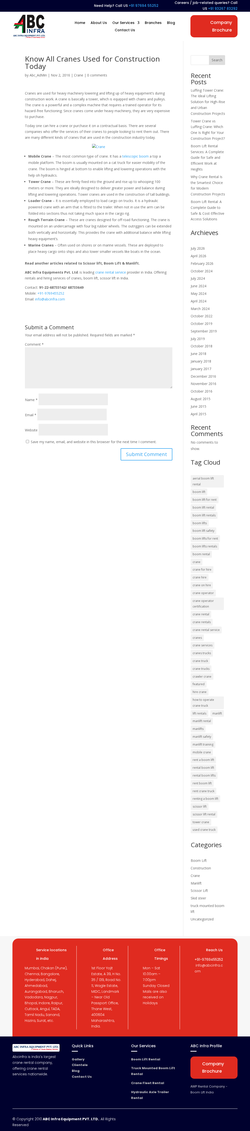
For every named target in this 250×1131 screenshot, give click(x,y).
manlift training (203, 744)
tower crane (201, 822)
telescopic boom (135, 156)
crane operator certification (203, 604)
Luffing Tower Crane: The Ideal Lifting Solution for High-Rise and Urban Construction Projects (208, 102)
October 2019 (201, 323)
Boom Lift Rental (145, 1059)
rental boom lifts (204, 775)
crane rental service (110, 272)
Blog (171, 23)
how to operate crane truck (203, 703)
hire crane (200, 692)
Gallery (78, 1059)
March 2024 (200, 308)
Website (31, 430)
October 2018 (201, 346)
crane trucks (201, 669)
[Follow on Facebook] (15, 6)
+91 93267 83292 (223, 8)
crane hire (200, 577)
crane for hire (202, 569)
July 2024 (198, 278)
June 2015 (198, 406)
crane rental (201, 614)
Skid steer (198, 898)
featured (199, 684)
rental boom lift (203, 768)
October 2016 (201, 391)
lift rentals (199, 713)
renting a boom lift (205, 799)
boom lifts (200, 523)
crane (196, 562)
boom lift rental (203, 507)
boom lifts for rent (205, 538)
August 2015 (200, 398)
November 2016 (203, 383)
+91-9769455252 (50, 293)
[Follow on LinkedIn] (24, 6)
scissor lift (200, 806)
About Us (99, 23)
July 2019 (198, 338)
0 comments (97, 75)
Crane (78, 75)
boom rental (201, 554)
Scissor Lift (199, 890)
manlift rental (202, 721)
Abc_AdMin (38, 75)
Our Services (123, 23)
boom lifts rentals (205, 546)
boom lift (199, 492)
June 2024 (198, 286)
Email (30, 415)
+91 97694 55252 (143, 5)
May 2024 (198, 293)
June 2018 (198, 353)
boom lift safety (203, 531)
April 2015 (198, 414)
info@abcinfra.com (50, 299)
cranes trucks (202, 653)
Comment (34, 344)
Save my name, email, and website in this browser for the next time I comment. (93, 441)
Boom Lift (199, 860)
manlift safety (202, 737)
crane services (202, 645)
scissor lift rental (204, 814)
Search (217, 60)
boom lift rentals (204, 515)
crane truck (200, 661)
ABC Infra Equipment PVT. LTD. (71, 1119)
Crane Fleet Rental (147, 1083)
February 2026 (202, 263)
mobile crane (202, 752)
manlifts (198, 729)
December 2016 (203, 376)
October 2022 (201, 316)
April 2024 (198, 301)
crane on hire (202, 585)
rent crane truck (203, 791)
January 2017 (201, 368)
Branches (153, 23)
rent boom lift (202, 783)
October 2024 (201, 271)
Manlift (196, 883)
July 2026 (198, 248)
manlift (217, 713)
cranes (197, 638)
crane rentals (202, 622)
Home (80, 23)
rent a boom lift (203, 760)
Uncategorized (202, 919)
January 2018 (201, 361)
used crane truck (204, 830)
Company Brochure (221, 26)
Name (31, 399)
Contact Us (125, 30)
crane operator (203, 593)
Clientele (80, 1065)
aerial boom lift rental (203, 481)
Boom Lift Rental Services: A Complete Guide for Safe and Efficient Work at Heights (207, 157)
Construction (201, 868)
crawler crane (202, 676)
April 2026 (198, 256)
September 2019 (204, 331)
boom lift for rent (205, 500)
